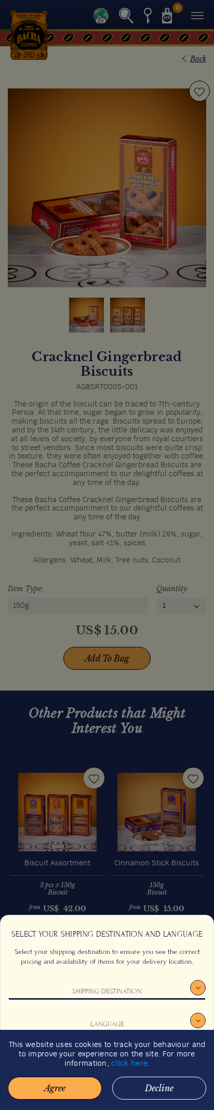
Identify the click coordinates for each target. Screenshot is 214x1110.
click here (129, 1063)
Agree (54, 1088)
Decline (159, 1088)
